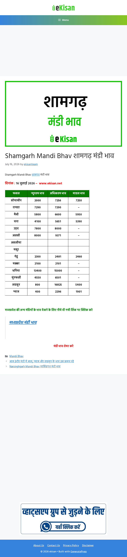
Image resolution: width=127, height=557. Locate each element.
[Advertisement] (63, 51)
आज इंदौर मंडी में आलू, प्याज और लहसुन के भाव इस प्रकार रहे (41, 361)
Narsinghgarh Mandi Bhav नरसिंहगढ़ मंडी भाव (35, 366)
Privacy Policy (71, 546)
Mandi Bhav (16, 356)
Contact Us (53, 546)
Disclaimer (88, 546)
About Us (38, 546)
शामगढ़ (36, 175)
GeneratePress (78, 552)
